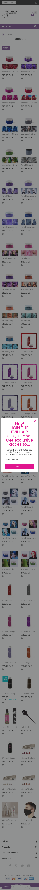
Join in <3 (19, 466)
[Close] (35, 420)
